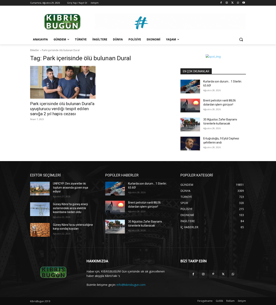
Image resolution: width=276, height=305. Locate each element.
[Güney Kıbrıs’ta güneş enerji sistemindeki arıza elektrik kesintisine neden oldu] (40, 209)
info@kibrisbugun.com (131, 285)
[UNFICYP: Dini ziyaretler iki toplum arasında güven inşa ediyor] (40, 188)
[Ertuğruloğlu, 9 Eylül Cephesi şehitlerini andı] (190, 143)
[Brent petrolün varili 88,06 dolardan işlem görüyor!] (190, 105)
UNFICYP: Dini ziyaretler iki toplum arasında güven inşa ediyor (70, 187)
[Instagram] (226, 3)
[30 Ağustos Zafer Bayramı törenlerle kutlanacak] (190, 124)
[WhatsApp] (238, 3)
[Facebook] (221, 3)
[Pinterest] (213, 274)
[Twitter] (232, 3)
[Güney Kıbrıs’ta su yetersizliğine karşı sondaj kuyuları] (40, 230)
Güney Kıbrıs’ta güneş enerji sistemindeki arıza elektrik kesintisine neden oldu (70, 208)
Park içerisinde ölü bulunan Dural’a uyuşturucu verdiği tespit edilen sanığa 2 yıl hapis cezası (62, 108)
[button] (241, 39)
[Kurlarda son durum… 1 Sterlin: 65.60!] (190, 86)
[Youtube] (243, 3)
